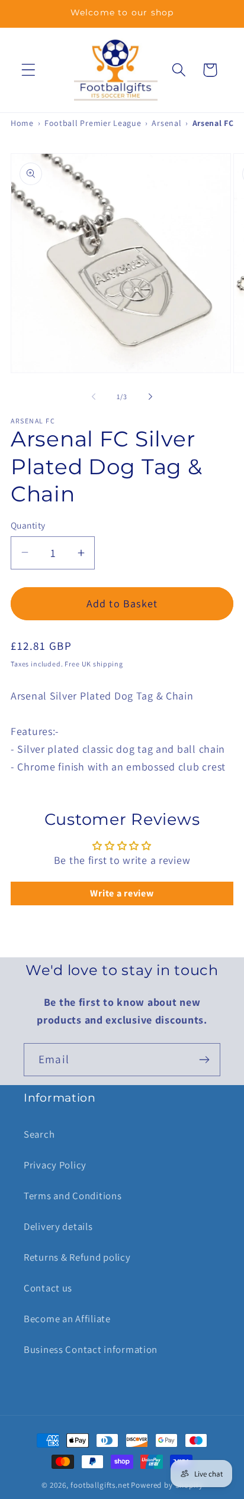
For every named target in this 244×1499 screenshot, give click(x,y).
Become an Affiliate (67, 1318)
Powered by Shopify (167, 1485)
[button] (28, 70)
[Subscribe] (204, 1059)
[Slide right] (150, 397)
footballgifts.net (99, 1485)
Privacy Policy (55, 1164)
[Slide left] (94, 397)
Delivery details (58, 1226)
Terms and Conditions (72, 1195)
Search (39, 1134)
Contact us (48, 1287)
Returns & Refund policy (77, 1257)
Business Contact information (91, 1349)
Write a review (121, 893)
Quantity (28, 525)
